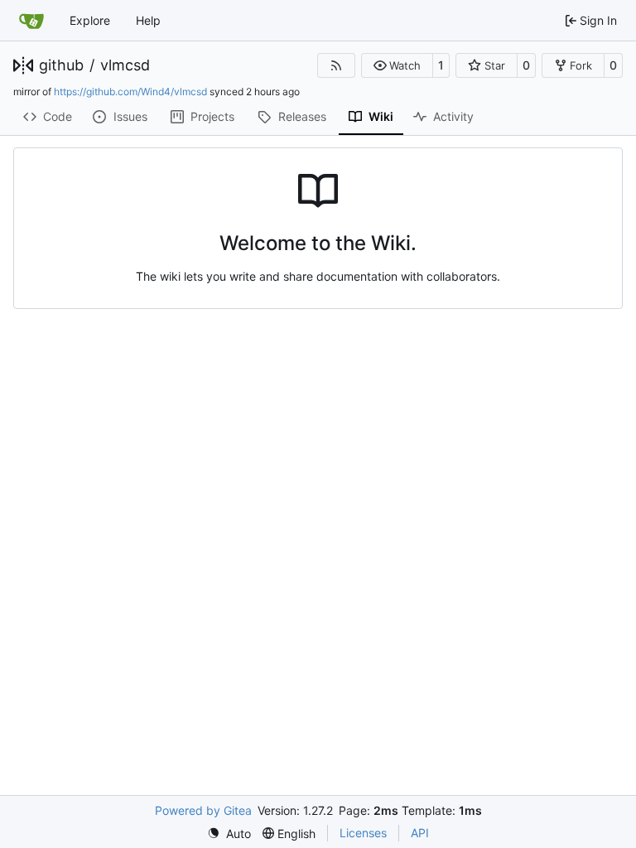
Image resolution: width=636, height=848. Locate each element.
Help (148, 20)
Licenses (363, 833)
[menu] (229, 833)
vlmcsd (125, 65)
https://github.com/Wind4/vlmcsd (130, 91)
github (61, 65)
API (420, 833)
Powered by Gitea (203, 810)
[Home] (31, 21)
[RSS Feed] (336, 65)
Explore (90, 20)
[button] (397, 65)
